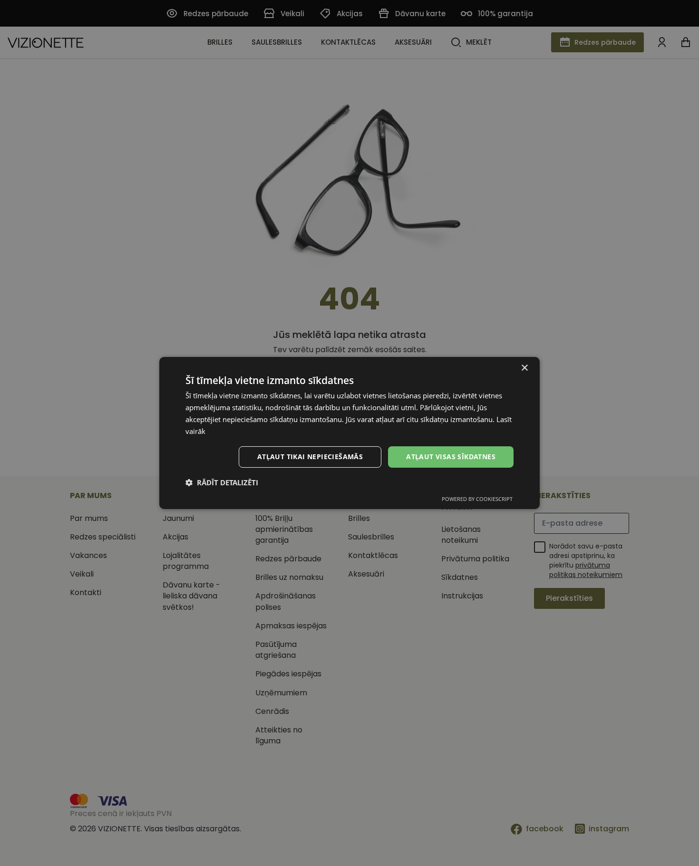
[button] (221, 482)
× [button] (524, 368)
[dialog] (349, 433)
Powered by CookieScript (477, 498)
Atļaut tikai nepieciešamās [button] (310, 456)
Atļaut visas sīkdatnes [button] (450, 456)
